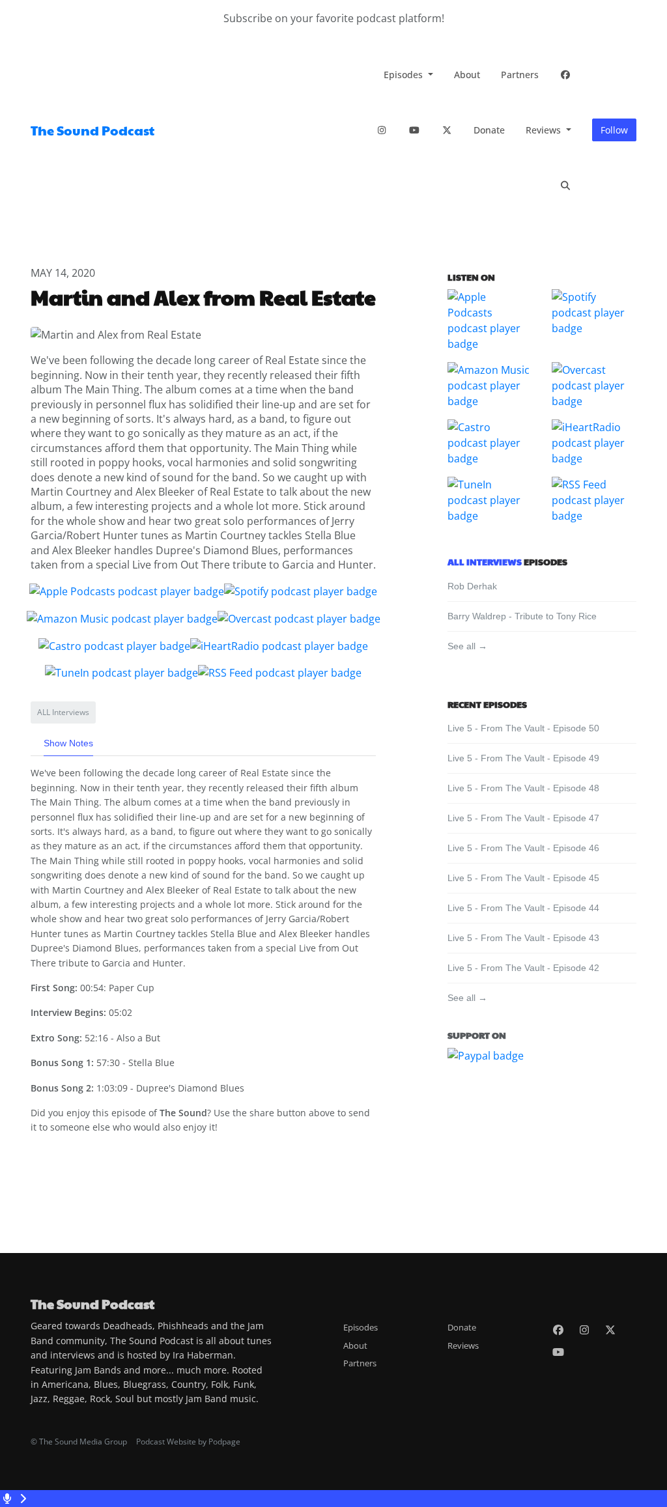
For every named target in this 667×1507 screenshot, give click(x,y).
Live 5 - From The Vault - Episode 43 (523, 938)
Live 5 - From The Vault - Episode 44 (523, 908)
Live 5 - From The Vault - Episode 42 (523, 968)
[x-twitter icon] (610, 1330)
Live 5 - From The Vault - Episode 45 (523, 878)
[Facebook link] (565, 74)
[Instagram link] (381, 130)
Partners (520, 74)
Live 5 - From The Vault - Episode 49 (523, 758)
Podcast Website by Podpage (188, 1441)
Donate (489, 130)
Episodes (404, 74)
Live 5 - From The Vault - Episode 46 (523, 848)
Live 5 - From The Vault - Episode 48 (523, 788)
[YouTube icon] (558, 1352)
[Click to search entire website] (565, 185)
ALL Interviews (484, 561)
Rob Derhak (472, 586)
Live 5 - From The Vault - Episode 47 (523, 818)
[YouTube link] (414, 130)
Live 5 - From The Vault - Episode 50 (523, 728)
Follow (614, 130)
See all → (467, 646)
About (467, 74)
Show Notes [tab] (68, 743)
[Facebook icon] (558, 1330)
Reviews (544, 130)
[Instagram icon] (584, 1330)
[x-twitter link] (447, 130)
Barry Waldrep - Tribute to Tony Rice (522, 616)
